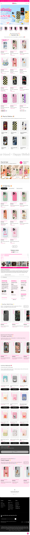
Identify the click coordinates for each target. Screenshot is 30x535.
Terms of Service (3, 504)
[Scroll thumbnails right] (27, 263)
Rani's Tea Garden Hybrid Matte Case (17, 357)
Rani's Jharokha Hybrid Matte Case (5, 357)
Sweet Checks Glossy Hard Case (14, 205)
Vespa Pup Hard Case (15, 482)
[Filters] (1, 277)
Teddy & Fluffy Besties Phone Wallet (24, 440)
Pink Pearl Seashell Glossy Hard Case (14, 242)
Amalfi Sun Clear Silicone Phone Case (23, 72)
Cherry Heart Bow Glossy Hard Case (5, 242)
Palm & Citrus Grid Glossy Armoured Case (4, 90)
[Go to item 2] (8, 263)
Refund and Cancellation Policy (17, 506)
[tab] (4, 188)
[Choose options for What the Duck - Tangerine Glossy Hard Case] (2, 175)
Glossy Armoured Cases (10, 502)
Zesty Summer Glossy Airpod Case (5, 72)
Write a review (15, 267)
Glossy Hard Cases (10, 504)
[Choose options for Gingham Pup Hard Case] (25, 175)
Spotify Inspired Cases (10, 507)
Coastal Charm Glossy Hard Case (4, 206)
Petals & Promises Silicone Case (24, 53)
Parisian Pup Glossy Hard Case (24, 223)
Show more (14, 299)
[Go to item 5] (24, 263)
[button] (15, 254)
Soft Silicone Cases (10, 506)
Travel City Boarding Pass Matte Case (24, 108)
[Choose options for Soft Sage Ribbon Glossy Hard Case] (16, 175)
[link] (24, 163)
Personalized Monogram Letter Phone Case (5, 108)
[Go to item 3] (13, 263)
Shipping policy (19, 530)
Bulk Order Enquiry (3, 505)
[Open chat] (28, 533)
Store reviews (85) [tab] (21, 274)
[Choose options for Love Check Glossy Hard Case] (18, 175)
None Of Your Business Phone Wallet (14, 386)
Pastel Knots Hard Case (13, 107)
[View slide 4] (16, 494)
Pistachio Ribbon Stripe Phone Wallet (5, 440)
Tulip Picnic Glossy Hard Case (24, 205)
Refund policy (10, 530)
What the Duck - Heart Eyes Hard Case (14, 72)
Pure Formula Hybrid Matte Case (24, 89)
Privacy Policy (17, 502)
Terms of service (16, 530)
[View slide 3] (15, 494)
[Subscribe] (15, 519)
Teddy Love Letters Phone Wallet (14, 439)
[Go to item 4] (19, 263)
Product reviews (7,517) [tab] (8, 274)
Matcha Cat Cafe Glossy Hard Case (14, 54)
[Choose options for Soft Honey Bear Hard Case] (27, 175)
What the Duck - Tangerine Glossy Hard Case (4, 224)
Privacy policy (13, 530)
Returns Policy (17, 503)
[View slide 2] (14, 494)
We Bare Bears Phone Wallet (24, 385)
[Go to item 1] (3, 263)
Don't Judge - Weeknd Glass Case (14, 90)
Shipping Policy (17, 504)
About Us (2, 502)
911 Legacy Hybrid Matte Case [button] (13, 294)
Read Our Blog (2, 503)
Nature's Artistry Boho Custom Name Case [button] (23, 290)
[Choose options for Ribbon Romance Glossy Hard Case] (14, 175)
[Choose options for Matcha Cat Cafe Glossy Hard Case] (4, 175)
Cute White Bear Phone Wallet (5, 385)
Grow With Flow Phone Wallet (5, 403)
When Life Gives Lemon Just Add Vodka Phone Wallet (23, 404)
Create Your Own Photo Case (5, 53)
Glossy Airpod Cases (10, 505)
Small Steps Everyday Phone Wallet (14, 404)
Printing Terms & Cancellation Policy (17, 508)
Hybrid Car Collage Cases (10, 509)
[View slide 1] (13, 494)
